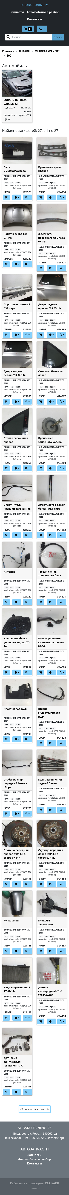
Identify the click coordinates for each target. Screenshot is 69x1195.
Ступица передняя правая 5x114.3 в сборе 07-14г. (16, 853)
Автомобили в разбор (43, 12)
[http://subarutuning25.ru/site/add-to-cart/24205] (40, 672)
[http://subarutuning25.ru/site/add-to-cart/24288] (6, 402)
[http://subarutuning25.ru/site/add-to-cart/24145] (6, 951)
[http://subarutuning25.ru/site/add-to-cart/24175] (6, 814)
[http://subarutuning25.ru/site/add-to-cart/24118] (6, 1018)
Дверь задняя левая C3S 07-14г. (15, 373)
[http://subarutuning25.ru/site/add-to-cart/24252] (40, 535)
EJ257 (18, 183)
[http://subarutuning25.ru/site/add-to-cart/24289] (40, 335)
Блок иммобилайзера (15, 169)
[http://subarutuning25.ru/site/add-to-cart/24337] (6, 264)
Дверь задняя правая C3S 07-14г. (50, 306)
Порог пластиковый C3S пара (17, 306)
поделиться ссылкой (36, 1109)
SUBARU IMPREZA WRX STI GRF (15, 101)
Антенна (9, 571)
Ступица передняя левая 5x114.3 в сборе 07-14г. (50, 853)
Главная (8, 51)
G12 (11, 183)
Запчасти (17, 12)
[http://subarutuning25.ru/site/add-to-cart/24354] (40, 197)
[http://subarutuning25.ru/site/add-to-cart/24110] (40, 1021)
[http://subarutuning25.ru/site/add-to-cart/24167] (40, 810)
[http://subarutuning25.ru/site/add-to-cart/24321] (40, 268)
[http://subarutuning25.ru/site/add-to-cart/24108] (6, 1092)
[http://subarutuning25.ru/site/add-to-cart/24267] (40, 402)
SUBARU (24, 51)
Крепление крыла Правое (50, 169)
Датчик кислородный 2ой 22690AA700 (50, 991)
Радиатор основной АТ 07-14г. (17, 989)
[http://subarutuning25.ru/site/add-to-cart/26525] (6, 197)
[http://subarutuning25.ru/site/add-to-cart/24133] (40, 951)
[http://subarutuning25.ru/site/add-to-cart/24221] (40, 602)
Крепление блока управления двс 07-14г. (17, 642)
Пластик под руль (15, 709)
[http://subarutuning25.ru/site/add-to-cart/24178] (40, 743)
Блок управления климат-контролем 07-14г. (51, 642)
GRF (6, 183)
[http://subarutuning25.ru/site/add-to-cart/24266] (6, 468)
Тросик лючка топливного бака (49, 573)
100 (9, 56)
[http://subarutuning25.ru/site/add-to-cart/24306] (6, 335)
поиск (58, 37)
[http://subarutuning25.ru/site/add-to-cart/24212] (6, 672)
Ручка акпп (11, 920)
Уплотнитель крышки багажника (17, 506)
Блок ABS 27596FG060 (45, 922)
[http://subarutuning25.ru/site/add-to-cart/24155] (6, 884)
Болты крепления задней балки (50, 781)
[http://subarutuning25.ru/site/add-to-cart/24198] (6, 739)
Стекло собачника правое (16, 440)
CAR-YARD (52, 1183)
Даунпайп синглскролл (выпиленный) (13, 1061)
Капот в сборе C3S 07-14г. (15, 235)
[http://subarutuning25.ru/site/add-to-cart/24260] (40, 468)
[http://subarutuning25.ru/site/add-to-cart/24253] (6, 535)
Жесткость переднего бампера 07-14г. (51, 237)
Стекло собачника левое (50, 373)
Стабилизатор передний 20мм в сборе (15, 783)
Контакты (34, 19)
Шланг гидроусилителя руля (49, 712)
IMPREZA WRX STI (47, 51)
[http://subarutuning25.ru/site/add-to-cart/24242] (6, 602)
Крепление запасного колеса (50, 440)
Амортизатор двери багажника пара (51, 506)
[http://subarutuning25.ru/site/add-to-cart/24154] (40, 884)
